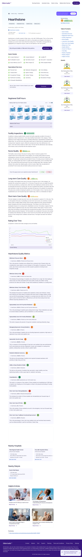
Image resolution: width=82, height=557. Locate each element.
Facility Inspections (66, 37)
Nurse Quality (65, 39)
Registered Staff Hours (67, 35)
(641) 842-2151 (38, 459)
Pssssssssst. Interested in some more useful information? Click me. (70, 553)
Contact (27, 543)
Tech (38, 543)
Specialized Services (67, 33)
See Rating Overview (65, 23)
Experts (43, 543)
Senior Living (54, 3)
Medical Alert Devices (65, 3)
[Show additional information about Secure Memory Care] (21, 62)
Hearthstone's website (14, 30)
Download (73, 13)
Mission (33, 543)
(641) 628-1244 (22, 33)
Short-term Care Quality (68, 43)
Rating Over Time (66, 45)
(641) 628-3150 (12, 459)
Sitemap (77, 543)
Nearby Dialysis (66, 54)
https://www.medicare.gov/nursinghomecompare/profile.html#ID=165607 (24, 533)
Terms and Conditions (58, 543)
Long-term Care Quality (68, 41)
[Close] (79, 553)
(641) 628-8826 (12, 477)
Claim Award (67, 76)
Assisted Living (45, 3)
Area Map (64, 50)
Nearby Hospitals (66, 52)
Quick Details (65, 31)
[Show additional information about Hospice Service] (33, 62)
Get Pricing (46, 48)
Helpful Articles (66, 56)
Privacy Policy (69, 543)
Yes (43, 172)
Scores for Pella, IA (66, 49)
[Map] (31, 434)
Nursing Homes (36, 3)
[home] (6, 3)
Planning (49, 543)
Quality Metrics (65, 47)
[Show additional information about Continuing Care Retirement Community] (45, 57)
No (49, 172)
